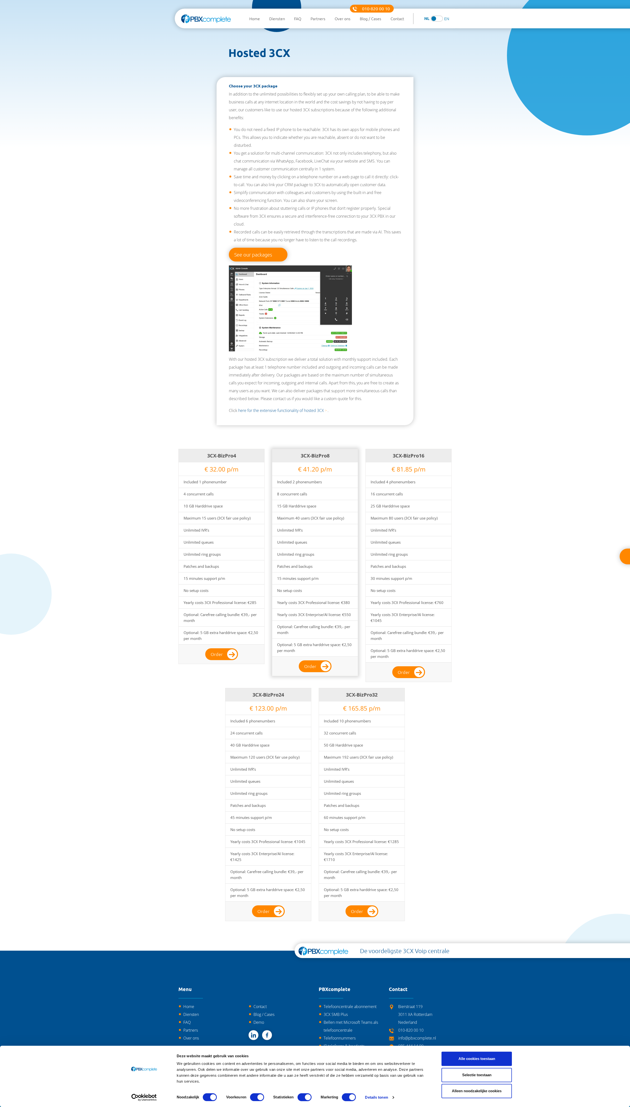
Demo (258, 1022)
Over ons (342, 18)
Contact (397, 18)
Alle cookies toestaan (476, 1059)
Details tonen (376, 1097)
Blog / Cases (370, 18)
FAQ (297, 18)
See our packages (253, 255)
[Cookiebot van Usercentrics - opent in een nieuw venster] (144, 1097)
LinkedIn (253, 1035)
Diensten (277, 18)
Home (254, 18)
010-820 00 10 (376, 8)
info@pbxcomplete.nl (417, 1038)
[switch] (257, 1097)
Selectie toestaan (476, 1075)
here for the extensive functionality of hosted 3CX (281, 410)
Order (217, 654)
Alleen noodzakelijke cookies (477, 1091)
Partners (318, 18)
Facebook (267, 1035)
